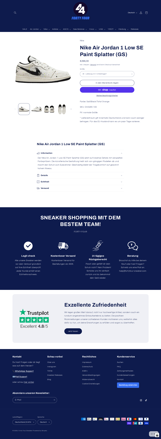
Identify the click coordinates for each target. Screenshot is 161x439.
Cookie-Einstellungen (91, 384)
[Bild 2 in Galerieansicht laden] (36, 109)
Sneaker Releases (54, 375)
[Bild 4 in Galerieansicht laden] (62, 109)
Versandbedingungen (91, 375)
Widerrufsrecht (88, 379)
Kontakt (120, 379)
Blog (49, 379)
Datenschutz (87, 367)
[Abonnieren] (54, 400)
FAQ (119, 367)
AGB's (84, 371)
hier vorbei (29, 382)
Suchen (120, 362)
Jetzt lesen (73, 331)
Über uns (51, 362)
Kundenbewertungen (126, 375)
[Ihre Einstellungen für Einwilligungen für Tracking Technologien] (157, 435)
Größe (82, 69)
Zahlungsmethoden (125, 371)
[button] (15, 12)
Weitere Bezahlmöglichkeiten (107, 95)
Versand (93, 64)
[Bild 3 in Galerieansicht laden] (49, 109)
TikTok (50, 371)
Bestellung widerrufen (128, 385)
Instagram (51, 367)
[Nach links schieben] (15, 109)
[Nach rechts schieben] (71, 109)
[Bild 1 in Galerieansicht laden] (24, 109)
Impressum (87, 362)
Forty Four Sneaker (25, 430)
